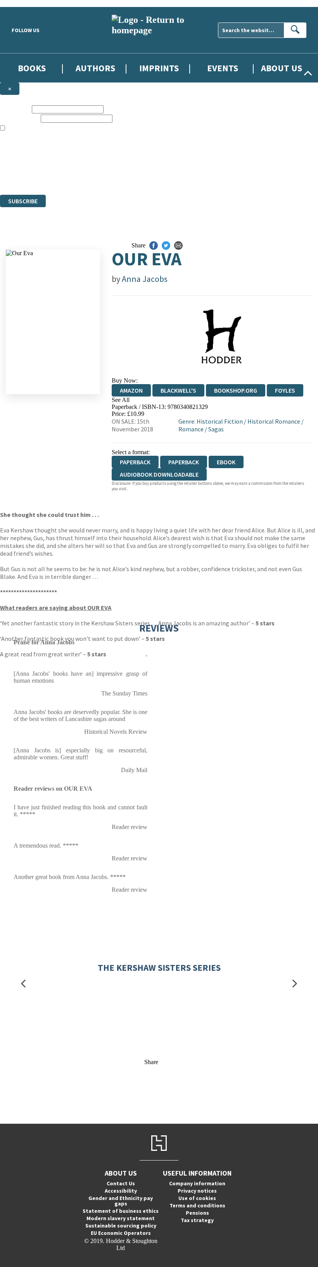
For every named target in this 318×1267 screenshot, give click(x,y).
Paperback (183, 462)
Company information (197, 1183)
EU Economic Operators (121, 1232)
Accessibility (121, 1190)
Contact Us (121, 1183)
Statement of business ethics (121, 1210)
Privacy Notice (153, 177)
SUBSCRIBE (23, 201)
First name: (15, 109)
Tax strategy (197, 1220)
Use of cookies (197, 1198)
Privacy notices (197, 1190)
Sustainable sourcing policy (120, 1225)
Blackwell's (178, 390)
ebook (226, 462)
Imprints (159, 68)
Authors (95, 68)
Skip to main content (25, 3)
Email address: (19, 118)
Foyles (285, 390)
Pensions (197, 1212)
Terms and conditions (197, 1205)
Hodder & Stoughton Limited (89, 163)
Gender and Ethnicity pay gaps (120, 1201)
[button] (23, 984)
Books (32, 68)
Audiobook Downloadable (159, 474)
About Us (281, 68)
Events (222, 68)
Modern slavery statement (120, 1218)
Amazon (131, 390)
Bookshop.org (235, 390)
